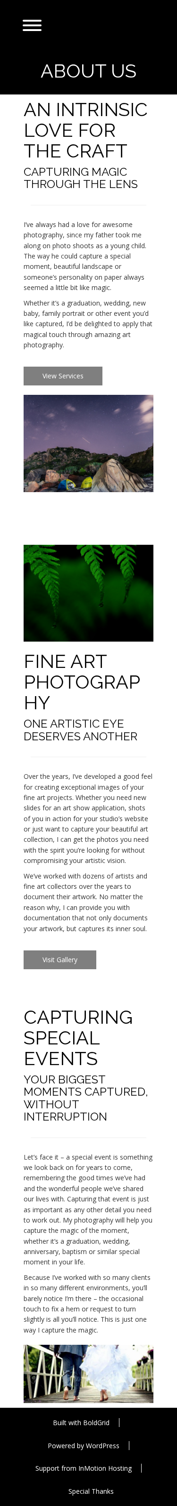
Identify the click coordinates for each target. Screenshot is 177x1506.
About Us (88, 71)
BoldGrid (96, 1422)
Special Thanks (91, 1491)
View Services (63, 375)
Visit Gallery (59, 959)
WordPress (102, 1445)
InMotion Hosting (105, 1468)
